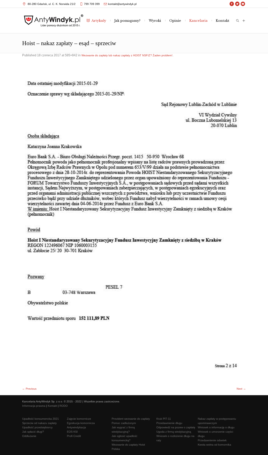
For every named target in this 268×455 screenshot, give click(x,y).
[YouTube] (243, 4)
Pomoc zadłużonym (124, 423)
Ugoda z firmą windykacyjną (173, 431)
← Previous (29, 388)
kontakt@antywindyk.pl (122, 3)
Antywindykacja (76, 427)
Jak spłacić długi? (33, 431)
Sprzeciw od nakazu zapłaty (39, 423)
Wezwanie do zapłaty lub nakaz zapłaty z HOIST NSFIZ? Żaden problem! (126, 55)
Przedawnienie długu (169, 423)
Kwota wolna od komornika (214, 444)
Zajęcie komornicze (79, 418)
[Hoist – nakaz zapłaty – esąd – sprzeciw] (134, 224)
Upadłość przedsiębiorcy (37, 427)
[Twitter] (237, 4)
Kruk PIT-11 (163, 418)
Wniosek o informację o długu (216, 427)
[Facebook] (232, 4)
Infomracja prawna (33, 405)
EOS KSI (72, 431)
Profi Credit (74, 436)
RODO (63, 405)
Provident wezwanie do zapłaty (131, 418)
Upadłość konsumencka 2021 (40, 418)
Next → (241, 388)
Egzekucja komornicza (81, 423)
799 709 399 (92, 3)
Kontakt (52, 405)
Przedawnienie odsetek (212, 440)
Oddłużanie (29, 436)
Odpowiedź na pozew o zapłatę (175, 427)
